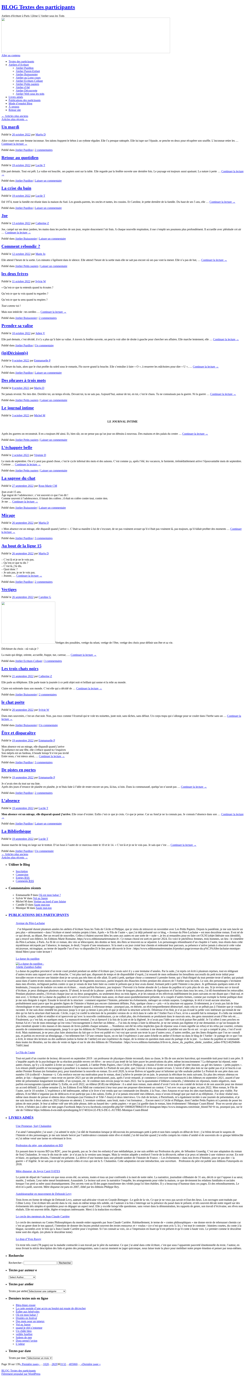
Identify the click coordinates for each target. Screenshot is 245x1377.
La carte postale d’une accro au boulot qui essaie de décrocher (51, 1308)
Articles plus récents (14, 119)
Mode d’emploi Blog (20, 103)
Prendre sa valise (17, 325)
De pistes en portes (18, 769)
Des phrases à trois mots (23, 380)
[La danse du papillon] (32, 965)
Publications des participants (25, 100)
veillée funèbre (24, 1334)
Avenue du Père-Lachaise (30, 923)
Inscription (22, 871)
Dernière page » (92, 1364)
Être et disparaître (18, 732)
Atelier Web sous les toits (30, 93)
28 (53, 1364)
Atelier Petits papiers (27, 84)
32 (64, 1364)
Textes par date (17, 1357)
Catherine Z (42, 223)
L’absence (10, 800)
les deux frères (14, 273)
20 (47, 1364)
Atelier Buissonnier (27, 74)
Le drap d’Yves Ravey (28, 1239)
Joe (4, 215)
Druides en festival (26, 1318)
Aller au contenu (10, 55)
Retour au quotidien (19, 157)
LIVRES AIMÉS (21, 1117)
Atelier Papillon (25, 67)
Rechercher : (16, 1262)
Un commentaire (44, 345)
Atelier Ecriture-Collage (29, 80)
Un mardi (10, 127)
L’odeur (20, 1343)
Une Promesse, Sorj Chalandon (33, 1126)
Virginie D (40, 455)
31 (61, 1364)
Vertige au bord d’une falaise (50, 901)
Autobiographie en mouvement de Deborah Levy (44, 1193)
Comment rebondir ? (20, 246)
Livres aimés (16, 97)
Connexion (22, 874)
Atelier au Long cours (28, 77)
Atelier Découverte (26, 90)
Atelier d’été (23, 87)
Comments (25, 881)
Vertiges (9, 589)
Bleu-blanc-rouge (26, 1305)
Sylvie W (40, 281)
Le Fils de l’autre (25, 1052)
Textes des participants (21, 61)
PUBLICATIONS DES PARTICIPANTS (39, 915)
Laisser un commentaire (48, 180)
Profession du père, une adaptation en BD (39, 1145)
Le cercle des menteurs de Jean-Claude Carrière (43, 1216)
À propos (14, 106)
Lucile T (40, 165)
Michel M (39, 415)
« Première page (29, 1364)
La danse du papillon (27, 958)
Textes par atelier (18, 1291)
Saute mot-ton (42, 904)
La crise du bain (16, 188)
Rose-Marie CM (48, 485)
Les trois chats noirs (19, 668)
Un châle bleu (24, 1330)
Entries (23, 877)
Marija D (41, 134)
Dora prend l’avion (26, 1340)
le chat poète (13, 702)
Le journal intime (17, 407)
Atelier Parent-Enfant (28, 71)
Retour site (15, 109)
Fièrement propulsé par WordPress (20, 1373)
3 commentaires (44, 538)
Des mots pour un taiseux (30, 1321)
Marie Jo (40, 253)
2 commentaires (44, 149)
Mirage (8, 515)
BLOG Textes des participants (38, 7)
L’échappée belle (16, 447)
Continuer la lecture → (14, 143)
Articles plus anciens (14, 116)
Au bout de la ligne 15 (21, 545)
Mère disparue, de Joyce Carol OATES (38, 1171)
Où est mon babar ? (50, 895)
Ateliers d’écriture (19, 64)
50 (73, 1364)
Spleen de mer (24, 1337)
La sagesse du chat (18, 478)
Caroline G (45, 597)
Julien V (40, 333)
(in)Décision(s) (14, 353)
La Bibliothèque (16, 831)
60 (76, 1364)
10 (44, 1364)
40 (70, 1364)
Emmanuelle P (42, 360)
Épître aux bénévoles (27, 1311)
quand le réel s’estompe (29, 1327)
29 (56, 1364)
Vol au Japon (40, 898)
